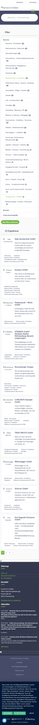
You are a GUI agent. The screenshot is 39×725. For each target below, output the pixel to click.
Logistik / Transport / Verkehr (16, 145)
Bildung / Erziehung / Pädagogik (17, 115)
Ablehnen (7, 713)
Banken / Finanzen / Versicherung (17, 150)
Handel (8, 95)
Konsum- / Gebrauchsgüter (15, 155)
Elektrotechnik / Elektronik (15, 48)
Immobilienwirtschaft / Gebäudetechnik (19, 172)
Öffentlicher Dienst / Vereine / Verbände (20, 83)
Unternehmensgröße (10, 215)
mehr (31, 713)
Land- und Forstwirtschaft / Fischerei (19, 189)
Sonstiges (9, 105)
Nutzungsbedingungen (19, 666)
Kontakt (19, 662)
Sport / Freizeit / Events (14, 179)
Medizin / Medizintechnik (14, 127)
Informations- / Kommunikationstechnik (20, 58)
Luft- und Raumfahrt (13, 100)
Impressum (19, 674)
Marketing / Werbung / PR (15, 110)
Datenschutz (19, 670)
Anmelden (32, 2)
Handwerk (9, 73)
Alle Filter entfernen (10, 222)
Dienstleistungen (11, 53)
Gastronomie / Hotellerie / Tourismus (19, 120)
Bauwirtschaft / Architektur (15, 78)
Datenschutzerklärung (22, 722)
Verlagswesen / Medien (14, 197)
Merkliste (19, 2)
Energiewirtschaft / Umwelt (15, 167)
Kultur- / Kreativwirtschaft (15, 184)
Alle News (4, 647)
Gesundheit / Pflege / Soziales (16, 90)
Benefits (6, 210)
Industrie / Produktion (13, 43)
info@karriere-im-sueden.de (10, 600)
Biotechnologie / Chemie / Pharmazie (19, 202)
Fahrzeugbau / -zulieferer (14, 132)
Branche (6, 40)
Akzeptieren (19, 713)
